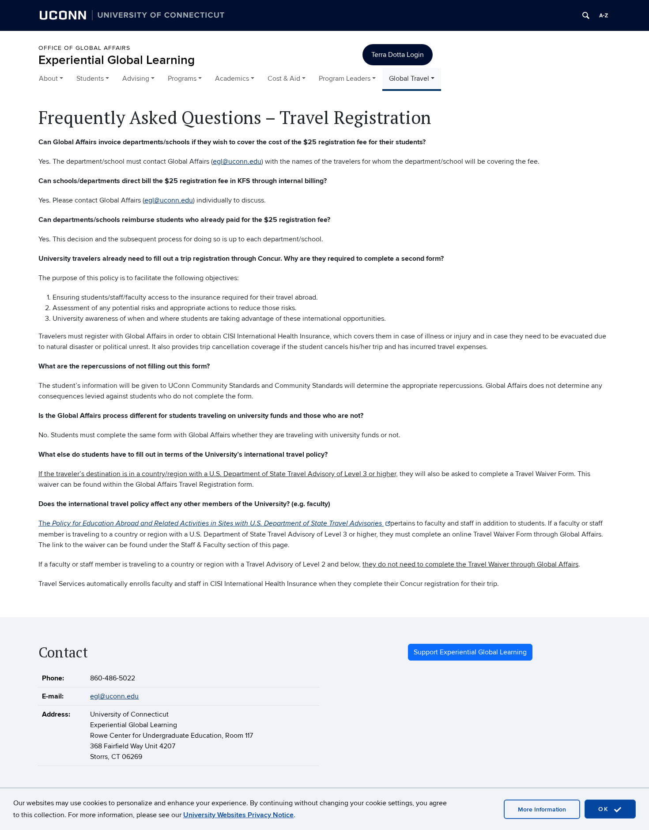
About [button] (48, 78)
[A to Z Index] (603, 15)
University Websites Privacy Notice (238, 815)
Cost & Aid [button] (284, 78)
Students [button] (90, 78)
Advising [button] (135, 78)
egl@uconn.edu (237, 161)
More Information (542, 809)
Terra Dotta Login (397, 54)
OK (604, 809)
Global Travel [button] (409, 78)
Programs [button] (182, 78)
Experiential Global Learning (116, 60)
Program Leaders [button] (344, 78)
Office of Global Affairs (84, 48)
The (211, 523)
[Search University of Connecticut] (586, 15)
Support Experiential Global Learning (470, 652)
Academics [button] (232, 78)
